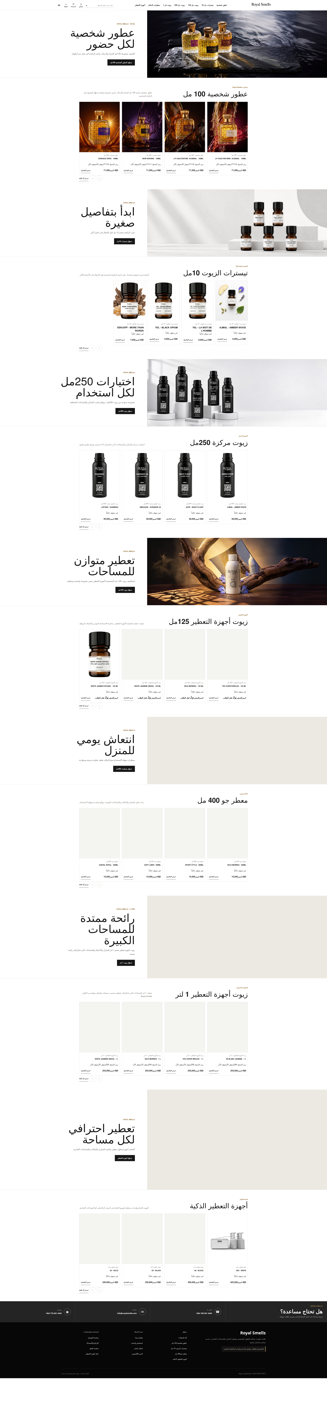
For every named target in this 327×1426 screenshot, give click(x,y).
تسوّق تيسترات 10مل (124, 241)
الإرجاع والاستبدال (92, 1343)
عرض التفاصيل (214, 170)
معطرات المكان (154, 5)
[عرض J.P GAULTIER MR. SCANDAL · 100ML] (185, 127)
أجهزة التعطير (140, 5)
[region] (163, 138)
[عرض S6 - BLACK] (185, 1239)
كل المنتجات (182, 1338)
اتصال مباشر (138, 1348)
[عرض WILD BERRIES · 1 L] (142, 1027)
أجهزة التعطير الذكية (180, 1359)
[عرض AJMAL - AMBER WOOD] (232, 301)
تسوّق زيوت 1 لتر (126, 963)
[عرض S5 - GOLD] (99, 1239)
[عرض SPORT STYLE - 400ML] (185, 833)
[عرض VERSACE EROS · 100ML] (99, 127)
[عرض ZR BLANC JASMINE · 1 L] (227, 1027)
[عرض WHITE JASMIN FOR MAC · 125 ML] (99, 654)
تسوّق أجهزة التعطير (125, 1158)
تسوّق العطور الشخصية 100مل (121, 62)
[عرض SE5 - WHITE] (227, 1239)
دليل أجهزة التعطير (92, 1354)
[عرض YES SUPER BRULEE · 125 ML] (227, 654)
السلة (65, 6)
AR (59, 5)
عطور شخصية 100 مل (179, 1343)
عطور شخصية (222, 5)
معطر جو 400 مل (181, 1354)
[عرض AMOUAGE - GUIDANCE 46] (142, 475)
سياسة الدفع (94, 1348)
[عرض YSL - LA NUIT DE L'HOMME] (198, 301)
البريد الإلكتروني (137, 1354)
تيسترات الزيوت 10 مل (179, 1348)
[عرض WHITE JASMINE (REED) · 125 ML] (142, 654)
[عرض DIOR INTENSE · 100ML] (142, 127)
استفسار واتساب (137, 1343)
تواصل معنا (139, 1338)
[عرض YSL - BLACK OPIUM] (164, 301)
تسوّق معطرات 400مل (124, 769)
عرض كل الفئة (84, 178)
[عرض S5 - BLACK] (142, 1239)
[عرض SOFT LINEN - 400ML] (142, 833)
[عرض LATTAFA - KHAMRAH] (99, 475)
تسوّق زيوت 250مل (125, 411)
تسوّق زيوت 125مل (125, 590)
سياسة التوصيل (93, 1338)
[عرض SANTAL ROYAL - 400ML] (99, 833)
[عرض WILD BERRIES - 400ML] (227, 833)
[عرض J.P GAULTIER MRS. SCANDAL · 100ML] (227, 127)
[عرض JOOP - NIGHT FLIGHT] (185, 475)
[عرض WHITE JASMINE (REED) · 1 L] (99, 1027)
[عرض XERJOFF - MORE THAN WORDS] (129, 301)
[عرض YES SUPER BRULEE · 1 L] (185, 1027)
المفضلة (73, 6)
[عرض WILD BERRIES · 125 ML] (185, 654)
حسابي (81, 6)
